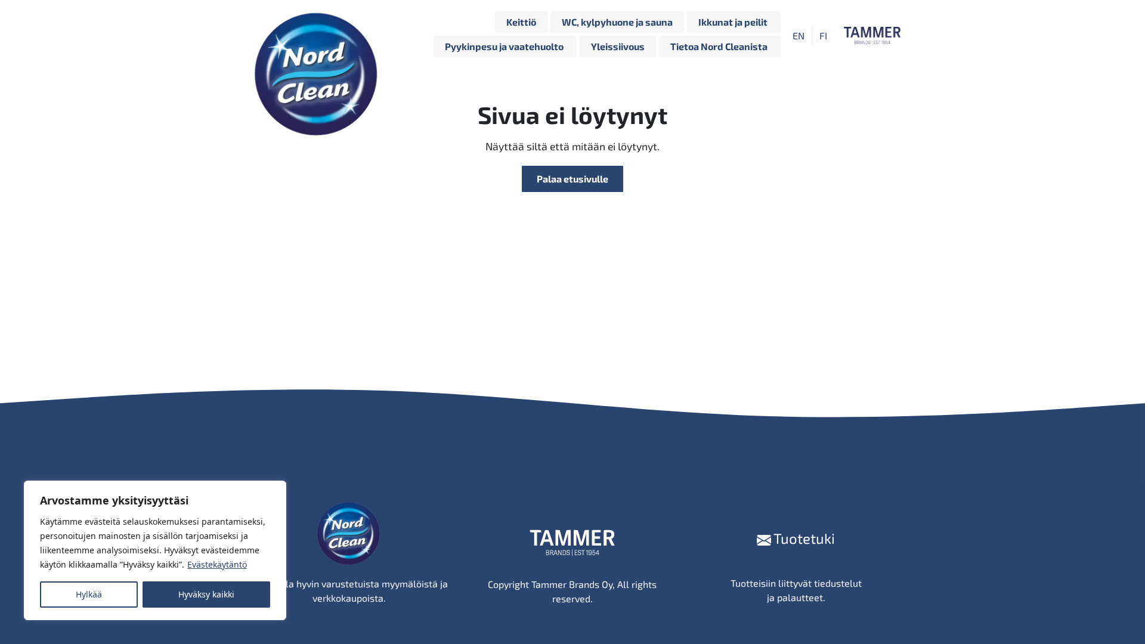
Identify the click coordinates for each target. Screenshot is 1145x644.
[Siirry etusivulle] (319, 36)
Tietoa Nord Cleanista (719, 46)
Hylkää (89, 594)
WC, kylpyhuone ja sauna (617, 21)
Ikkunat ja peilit (733, 21)
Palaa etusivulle (572, 178)
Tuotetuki (803, 538)
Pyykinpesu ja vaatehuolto (505, 46)
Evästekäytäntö (217, 564)
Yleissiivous (618, 46)
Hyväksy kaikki (206, 594)
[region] (155, 550)
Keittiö (521, 21)
